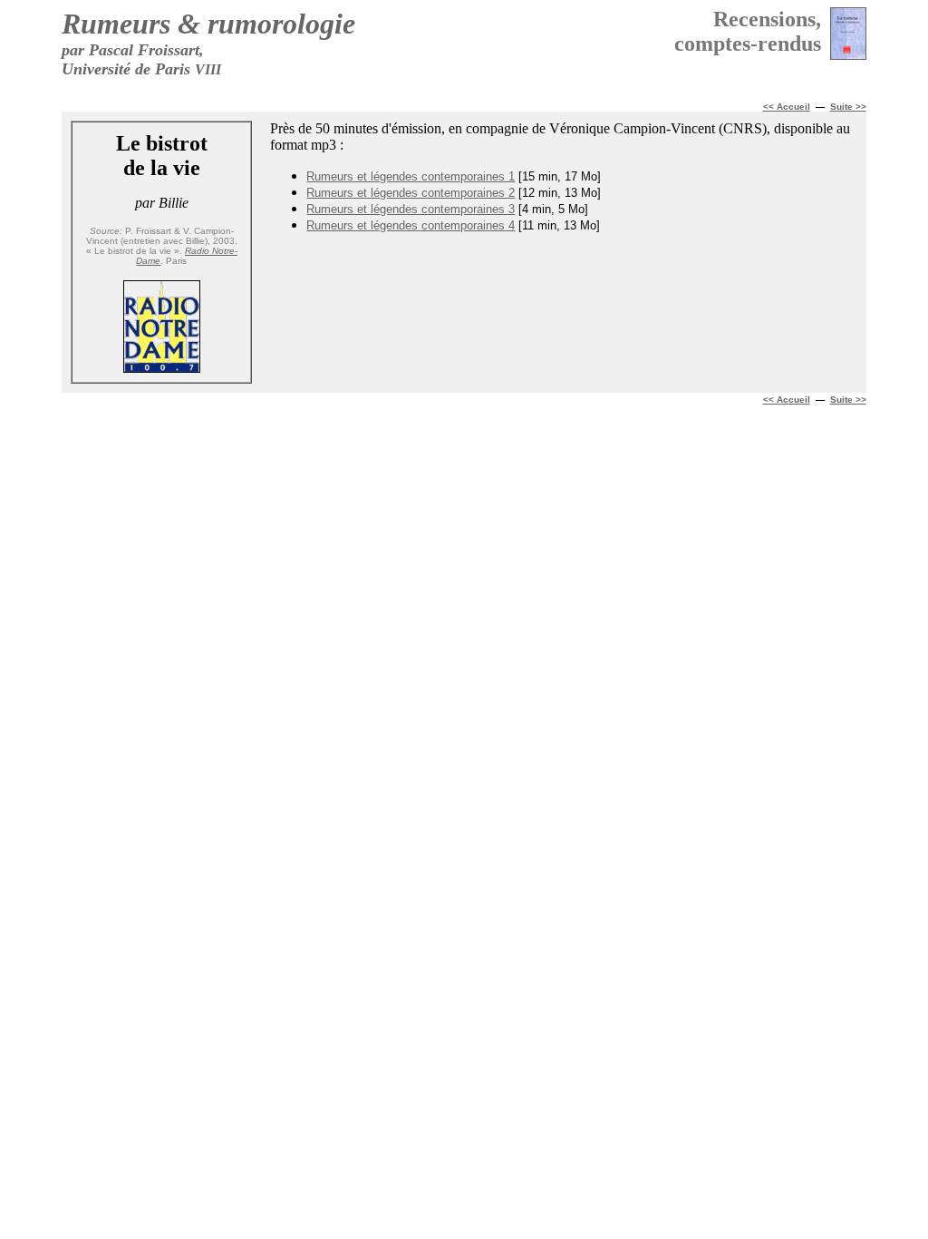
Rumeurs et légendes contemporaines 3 (410, 209)
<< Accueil (786, 400)
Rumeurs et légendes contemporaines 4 (410, 225)
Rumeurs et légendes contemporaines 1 (410, 176)
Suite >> (848, 107)
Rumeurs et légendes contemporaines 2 (410, 193)
